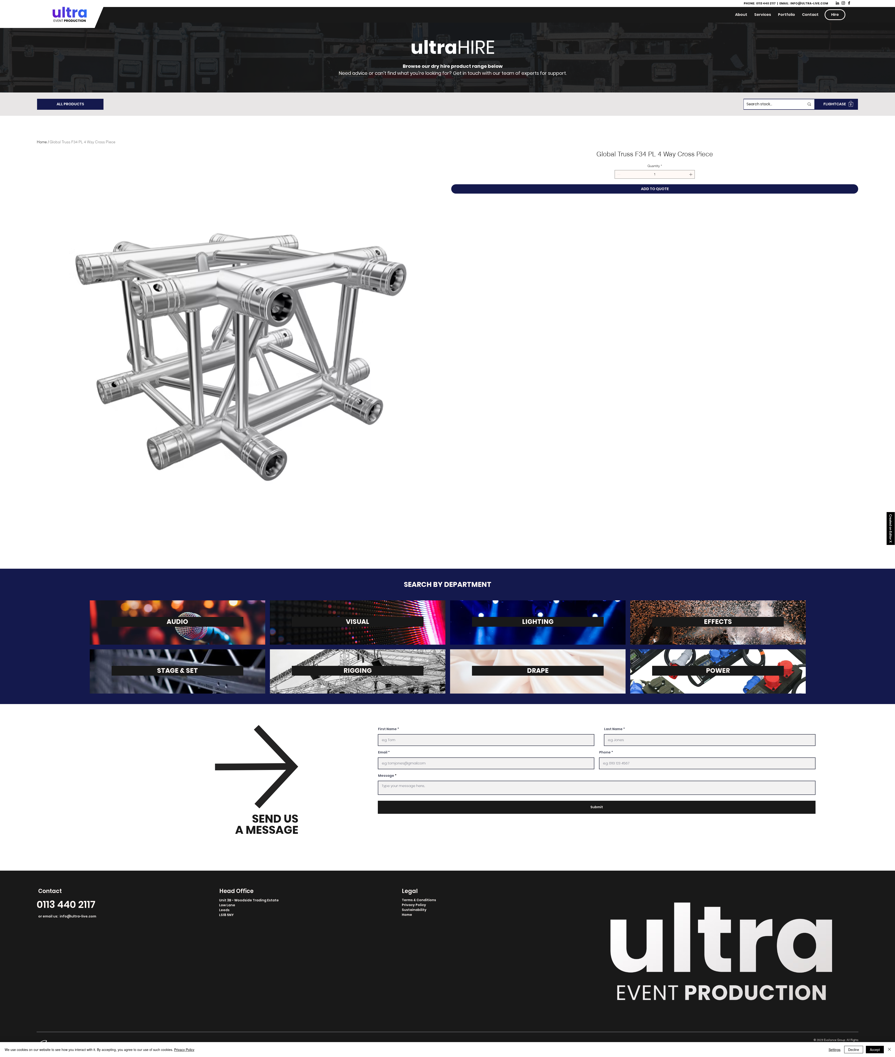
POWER (718, 670)
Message (386, 775)
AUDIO (177, 621)
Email (382, 752)
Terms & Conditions (419, 900)
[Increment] (691, 174)
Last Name (613, 729)
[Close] (889, 1049)
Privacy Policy (414, 905)
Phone (605, 752)
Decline (853, 1049)
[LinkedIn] (837, 3)
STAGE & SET (177, 670)
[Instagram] (843, 3)
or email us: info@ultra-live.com (67, 916)
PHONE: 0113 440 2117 (760, 3)
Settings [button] (834, 1049)
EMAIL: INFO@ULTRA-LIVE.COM (803, 3)
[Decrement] (618, 174)
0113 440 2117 (66, 904)
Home (42, 142)
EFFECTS (718, 621)
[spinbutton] (654, 174)
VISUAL (357, 621)
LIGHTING (538, 621)
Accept (875, 1049)
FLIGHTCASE (834, 104)
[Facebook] (849, 3)
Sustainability (414, 909)
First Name (387, 729)
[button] (850, 104)
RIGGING (358, 670)
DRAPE (538, 670)
